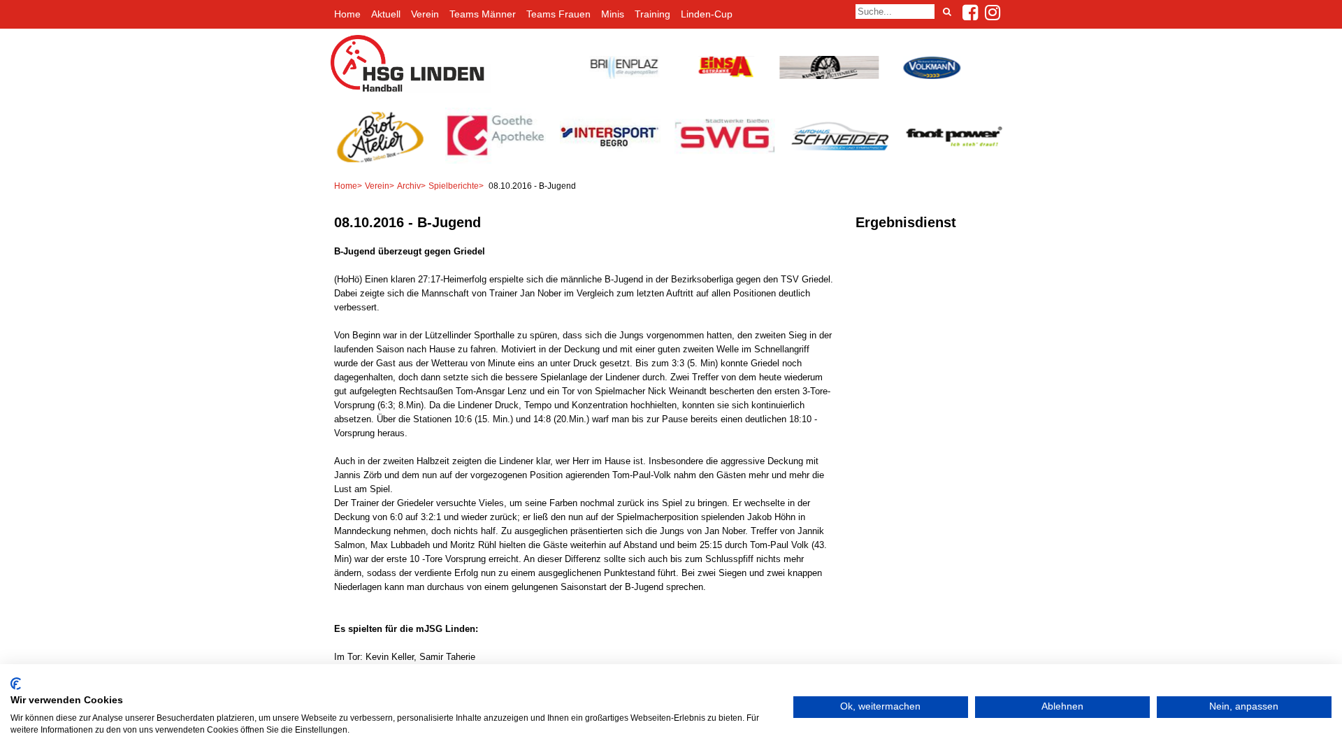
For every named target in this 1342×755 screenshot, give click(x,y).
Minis (612, 14)
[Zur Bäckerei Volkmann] (930, 76)
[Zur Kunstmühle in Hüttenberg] (827, 76)
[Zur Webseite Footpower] (957, 161)
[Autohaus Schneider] (843, 161)
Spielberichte (453, 186)
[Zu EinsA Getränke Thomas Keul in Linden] (724, 76)
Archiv (409, 186)
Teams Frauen (558, 14)
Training (652, 14)
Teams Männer (482, 14)
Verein (425, 14)
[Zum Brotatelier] (384, 161)
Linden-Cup (707, 14)
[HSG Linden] (411, 90)
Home (347, 14)
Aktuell (386, 14)
